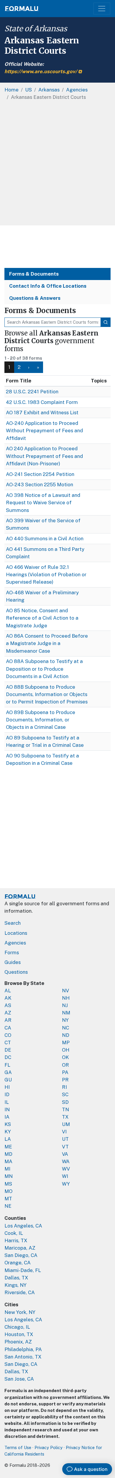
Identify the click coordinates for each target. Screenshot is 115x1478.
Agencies (15, 943)
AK (8, 998)
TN (65, 1109)
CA (7, 1028)
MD (8, 1154)
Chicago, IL (17, 1327)
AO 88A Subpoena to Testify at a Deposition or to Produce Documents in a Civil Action (44, 668)
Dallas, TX (16, 1278)
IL (6, 1102)
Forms (11, 952)
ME (8, 1147)
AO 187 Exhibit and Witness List (42, 412)
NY (65, 1020)
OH (65, 1050)
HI (7, 1087)
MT (8, 1199)
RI (64, 1087)
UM (66, 1124)
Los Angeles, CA (23, 1226)
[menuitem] (19, 367)
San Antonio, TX (23, 1357)
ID (6, 1094)
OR (65, 1065)
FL (7, 1065)
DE (7, 1050)
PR (65, 1080)
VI (64, 1132)
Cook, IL (13, 1233)
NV (65, 990)
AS (7, 1005)
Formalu (22, 8)
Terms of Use (17, 1447)
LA (7, 1139)
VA (65, 1154)
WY (66, 1184)
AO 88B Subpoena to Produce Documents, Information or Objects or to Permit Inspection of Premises (47, 694)
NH (66, 998)
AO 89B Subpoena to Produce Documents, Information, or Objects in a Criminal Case (40, 719)
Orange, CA (17, 1263)
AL (7, 990)
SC (65, 1094)
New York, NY (19, 1312)
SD (65, 1102)
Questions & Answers (34, 298)
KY (7, 1132)
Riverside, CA (19, 1292)
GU (8, 1080)
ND (65, 1035)
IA (6, 1117)
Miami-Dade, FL (22, 1270)
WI (65, 1176)
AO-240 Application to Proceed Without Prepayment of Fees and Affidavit (44, 430)
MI (7, 1169)
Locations (15, 933)
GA (8, 1072)
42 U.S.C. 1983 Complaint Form (42, 402)
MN (8, 1176)
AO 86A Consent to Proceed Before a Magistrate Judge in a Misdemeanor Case (47, 643)
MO (8, 1191)
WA (66, 1161)
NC (65, 1028)
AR (8, 1020)
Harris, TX (15, 1240)
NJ (65, 1005)
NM (66, 1013)
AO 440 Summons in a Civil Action (44, 538)
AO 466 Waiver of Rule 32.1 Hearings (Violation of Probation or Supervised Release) (46, 574)
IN (7, 1109)
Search (12, 923)
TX (65, 1117)
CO (7, 1035)
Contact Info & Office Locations (47, 286)
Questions (16, 972)
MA (8, 1161)
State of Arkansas (35, 28)
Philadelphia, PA (23, 1349)
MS (8, 1184)
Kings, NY (15, 1285)
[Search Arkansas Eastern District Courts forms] (106, 322)
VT (65, 1147)
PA (65, 1072)
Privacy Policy (48, 1447)
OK (65, 1057)
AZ (7, 1013)
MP (66, 1042)
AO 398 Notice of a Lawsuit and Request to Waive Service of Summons (43, 502)
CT (7, 1042)
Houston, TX (18, 1334)
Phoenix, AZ (18, 1342)
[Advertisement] (57, 164)
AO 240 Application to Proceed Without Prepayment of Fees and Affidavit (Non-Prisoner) (44, 456)
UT (65, 1139)
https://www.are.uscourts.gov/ (40, 71)
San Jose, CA (19, 1379)
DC (7, 1057)
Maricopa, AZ (19, 1248)
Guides (12, 962)
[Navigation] (101, 9)
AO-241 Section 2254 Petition (40, 474)
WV (66, 1169)
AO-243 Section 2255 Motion (39, 484)
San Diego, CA (20, 1255)
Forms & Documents (34, 274)
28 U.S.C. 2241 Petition (32, 392)
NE (8, 1206)
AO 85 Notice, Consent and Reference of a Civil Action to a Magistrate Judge (42, 618)
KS (7, 1124)
